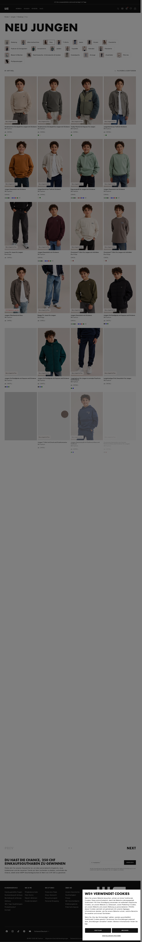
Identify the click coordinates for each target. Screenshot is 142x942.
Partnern (126, 909)
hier (86, 924)
